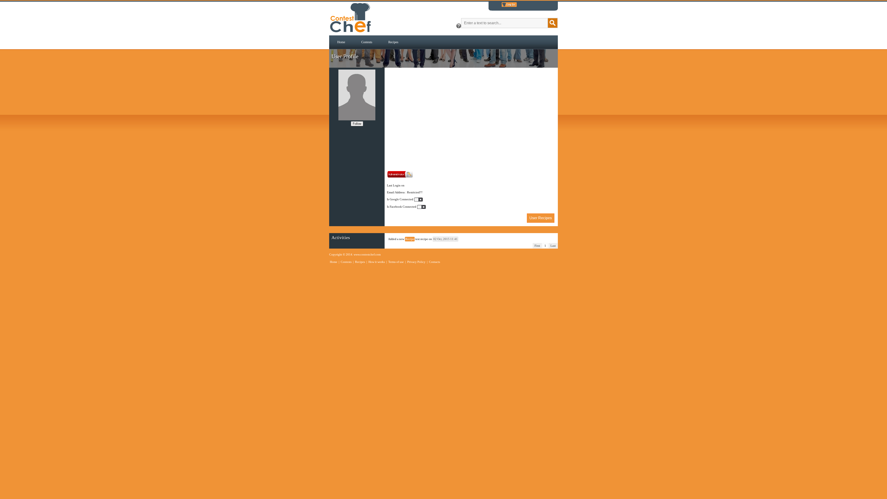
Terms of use (396, 262)
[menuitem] (341, 42)
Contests (366, 42)
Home (341, 42)
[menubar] (367, 42)
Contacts (434, 262)
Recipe (409, 239)
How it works (376, 262)
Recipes (393, 42)
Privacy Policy (416, 262)
